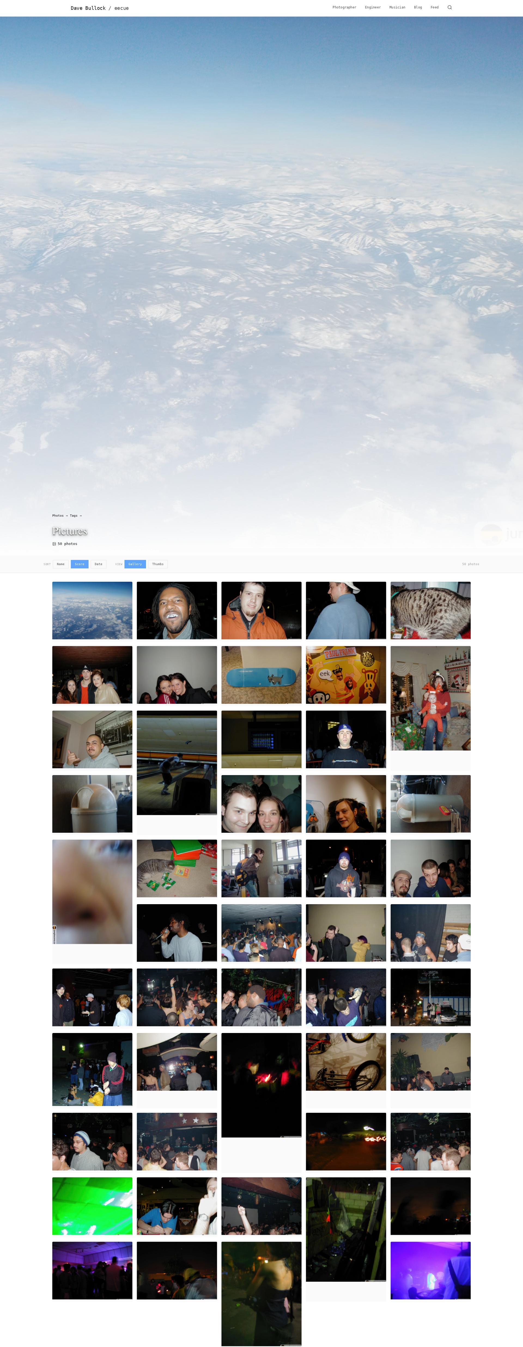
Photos (58, 515)
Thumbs (158, 564)
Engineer (373, 7)
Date (98, 564)
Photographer (344, 7)
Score (79, 564)
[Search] (449, 8)
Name (61, 564)
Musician (397, 7)
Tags (74, 515)
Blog (418, 7)
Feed (435, 7)
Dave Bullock (100, 8)
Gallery (135, 564)
